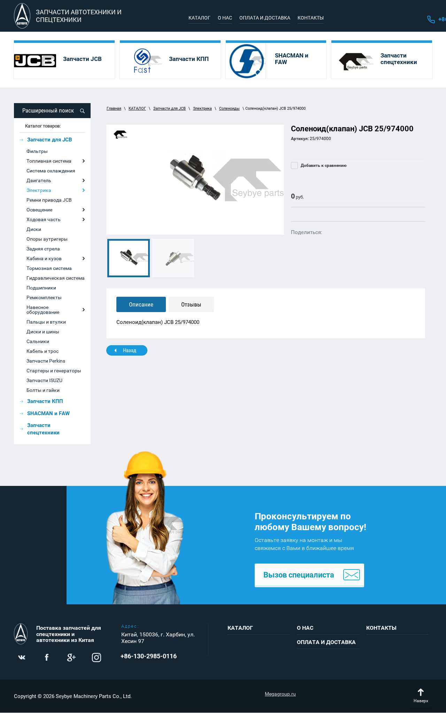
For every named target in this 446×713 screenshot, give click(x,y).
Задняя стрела (43, 248)
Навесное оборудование (42, 309)
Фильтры (37, 151)
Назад (129, 350)
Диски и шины (42, 331)
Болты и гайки (43, 390)
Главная (114, 108)
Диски (33, 229)
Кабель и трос (42, 351)
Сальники (37, 341)
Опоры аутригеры (47, 239)
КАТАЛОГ (137, 108)
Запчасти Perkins (45, 361)
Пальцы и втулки (46, 322)
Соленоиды (229, 108)
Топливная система (48, 161)
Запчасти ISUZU (44, 380)
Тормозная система (49, 268)
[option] (195, 180)
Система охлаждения (50, 170)
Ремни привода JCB (49, 200)
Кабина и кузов (44, 258)
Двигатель (38, 180)
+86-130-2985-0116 (149, 656)
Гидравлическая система (55, 278)
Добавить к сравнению (323, 165)
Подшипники (41, 287)
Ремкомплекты (44, 297)
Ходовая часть (43, 219)
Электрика (38, 190)
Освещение (39, 209)
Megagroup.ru (280, 694)
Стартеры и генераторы (53, 370)
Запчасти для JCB (169, 108)
